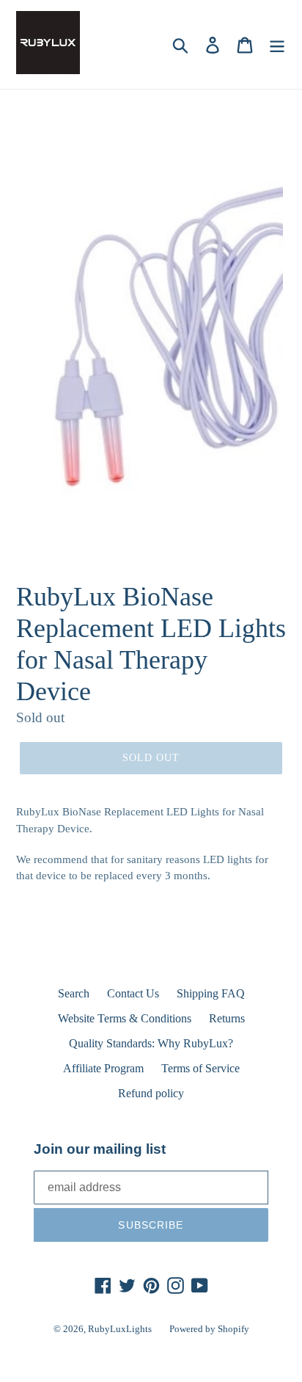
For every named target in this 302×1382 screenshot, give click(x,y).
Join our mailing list (100, 1149)
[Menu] (277, 44)
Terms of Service (200, 1068)
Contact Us (133, 993)
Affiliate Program (103, 1068)
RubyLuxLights (120, 1328)
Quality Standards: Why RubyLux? (151, 1043)
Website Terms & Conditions (124, 1018)
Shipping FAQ (211, 993)
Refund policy (151, 1093)
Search (73, 993)
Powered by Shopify (209, 1328)
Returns (227, 1018)
